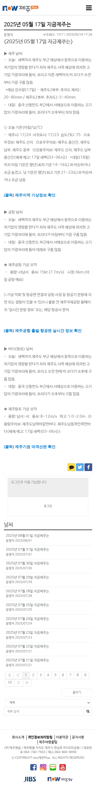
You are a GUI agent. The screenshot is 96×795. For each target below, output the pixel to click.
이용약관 (62, 737)
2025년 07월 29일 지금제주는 (27, 577)
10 (10, 683)
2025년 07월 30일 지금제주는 (27, 563)
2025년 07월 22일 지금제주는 (27, 646)
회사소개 (18, 737)
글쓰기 (77, 692)
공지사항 (78, 737)
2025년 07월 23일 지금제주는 (27, 633)
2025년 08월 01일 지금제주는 (27, 536)
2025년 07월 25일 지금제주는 (27, 605)
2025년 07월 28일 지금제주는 (27, 591)
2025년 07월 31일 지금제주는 (27, 550)
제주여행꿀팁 (48, 742)
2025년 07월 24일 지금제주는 (27, 619)
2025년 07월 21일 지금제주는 (27, 660)
